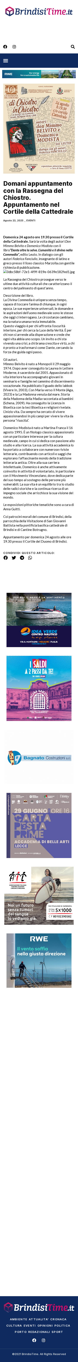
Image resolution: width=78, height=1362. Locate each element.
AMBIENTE (18, 1319)
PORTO (21, 1332)
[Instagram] (14, 47)
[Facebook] (5, 47)
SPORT (57, 1332)
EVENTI (30, 220)
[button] (6, 61)
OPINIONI (45, 1325)
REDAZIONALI (39, 1332)
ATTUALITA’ (39, 1319)
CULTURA (14, 1325)
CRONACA (58, 1319)
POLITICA (62, 1325)
